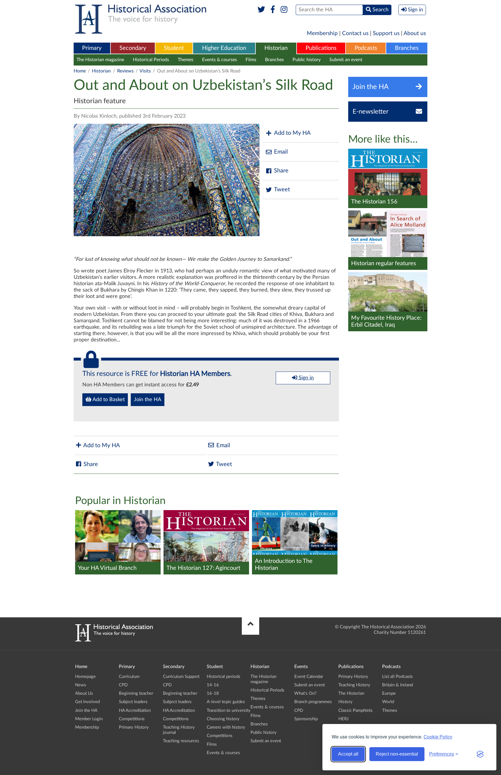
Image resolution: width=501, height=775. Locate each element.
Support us (386, 33)
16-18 (213, 693)
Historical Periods (151, 59)
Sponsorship (306, 719)
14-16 (213, 685)
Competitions (132, 719)
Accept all (348, 754)
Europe (389, 693)
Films (251, 59)
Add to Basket (108, 399)
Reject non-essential (397, 754)
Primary (91, 48)
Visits (145, 71)
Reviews (125, 71)
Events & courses (219, 59)
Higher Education (224, 48)
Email (281, 152)
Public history (307, 59)
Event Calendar (308, 676)
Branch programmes (313, 702)
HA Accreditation (135, 710)
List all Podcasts (397, 676)
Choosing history (223, 719)
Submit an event (345, 59)
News (80, 685)
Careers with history (226, 727)
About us (415, 33)
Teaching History (354, 685)
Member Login (89, 719)
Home (80, 71)
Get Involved (87, 702)
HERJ (343, 719)
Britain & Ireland (397, 685)
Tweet (282, 189)
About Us (84, 693)
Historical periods (223, 676)
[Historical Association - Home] (114, 640)
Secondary (132, 48)
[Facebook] (272, 10)
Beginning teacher (136, 693)
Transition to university (229, 710)
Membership (322, 33)
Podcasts (366, 48)
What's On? (305, 693)
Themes (185, 59)
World (388, 702)
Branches (407, 48)
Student (174, 48)
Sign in (305, 378)
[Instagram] (284, 10)
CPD (123, 685)
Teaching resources (181, 741)
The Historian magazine (100, 59)
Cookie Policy (438, 736)
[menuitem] (91, 48)
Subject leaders (133, 702)
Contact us (355, 33)
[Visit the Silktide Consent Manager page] (480, 754)
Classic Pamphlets (355, 710)
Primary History (134, 727)
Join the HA (147, 399)
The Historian (351, 693)
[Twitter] (261, 10)
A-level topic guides (226, 702)
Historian (276, 48)
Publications (321, 48)
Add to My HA (292, 133)
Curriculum (129, 676)
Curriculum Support (181, 676)
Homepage (85, 676)
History (345, 702)
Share (281, 171)
